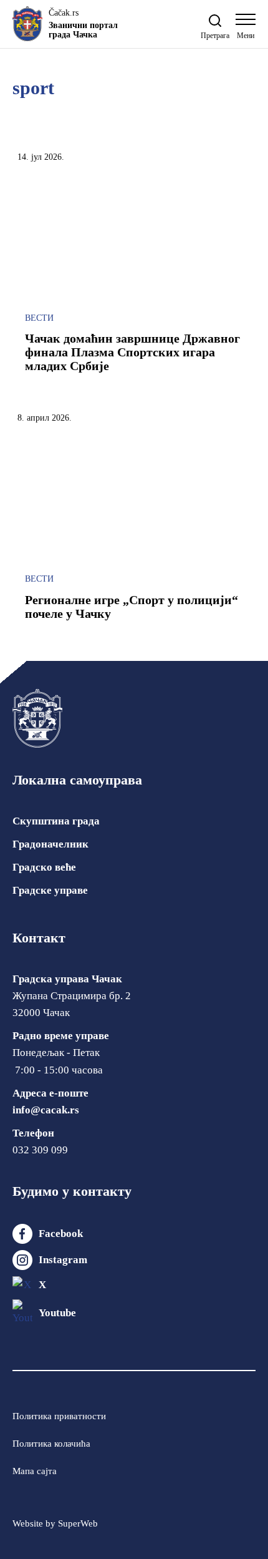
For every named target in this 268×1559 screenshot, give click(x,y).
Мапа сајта (34, 1471)
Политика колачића (51, 1444)
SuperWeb (78, 1523)
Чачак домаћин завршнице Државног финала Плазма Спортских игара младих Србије (132, 352)
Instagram (63, 1260)
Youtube (57, 1313)
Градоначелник (50, 844)
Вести (39, 318)
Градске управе (50, 890)
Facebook (61, 1233)
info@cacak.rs (45, 1110)
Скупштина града (56, 821)
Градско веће (44, 867)
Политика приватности (59, 1416)
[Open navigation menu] (246, 30)
